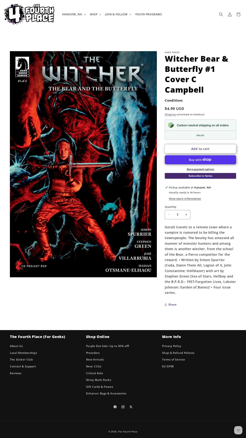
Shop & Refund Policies (178, 353)
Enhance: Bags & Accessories (106, 393)
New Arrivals (95, 359)
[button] (73, 14)
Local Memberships (23, 353)
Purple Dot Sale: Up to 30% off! (107, 346)
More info (200, 135)
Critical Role (94, 373)
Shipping (170, 114)
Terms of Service (173, 359)
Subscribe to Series (201, 175)
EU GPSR (168, 366)
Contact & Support (23, 366)
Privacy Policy (171, 346)
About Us (16, 346)
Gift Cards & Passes (99, 386)
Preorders (93, 353)
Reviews (15, 373)
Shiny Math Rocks (98, 380)
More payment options (200, 169)
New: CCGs (93, 366)
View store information (185, 199)
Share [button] (172, 304)
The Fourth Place (128, 431)
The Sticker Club (21, 359)
